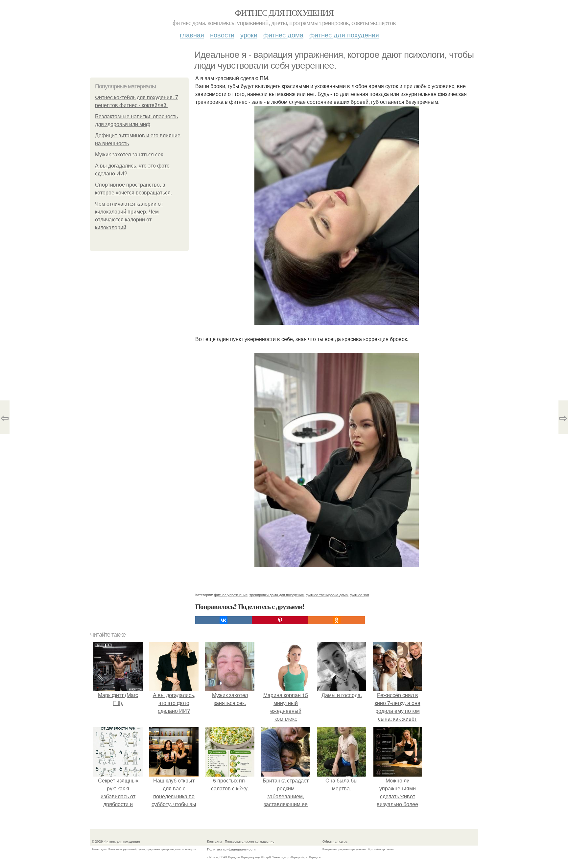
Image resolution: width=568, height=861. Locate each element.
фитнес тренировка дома (327, 594)
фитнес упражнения (231, 594)
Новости (222, 34)
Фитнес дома (283, 34)
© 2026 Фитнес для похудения (116, 841)
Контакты (214, 841)
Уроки (248, 34)
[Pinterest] (280, 620)
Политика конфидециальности (231, 849)
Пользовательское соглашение (249, 841)
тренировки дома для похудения (276, 594)
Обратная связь (334, 841)
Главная (192, 34)
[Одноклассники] (336, 620)
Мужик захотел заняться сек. (129, 154)
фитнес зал (359, 594)
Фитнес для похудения (284, 12)
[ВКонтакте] (223, 620)
